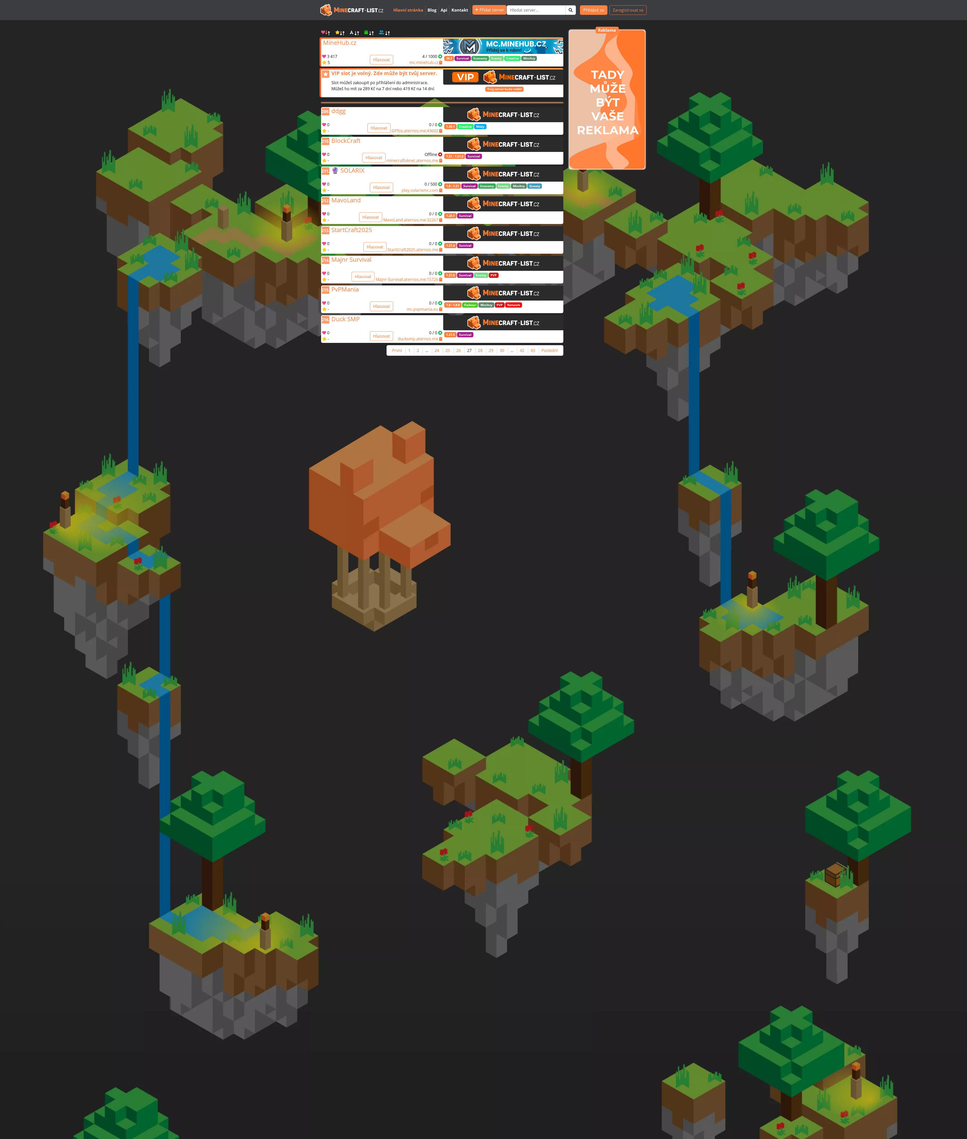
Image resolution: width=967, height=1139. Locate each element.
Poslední (549, 350)
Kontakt (460, 10)
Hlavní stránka (408, 10)
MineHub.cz (339, 42)
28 (480, 350)
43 (533, 350)
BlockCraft (345, 140)
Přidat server (491, 10)
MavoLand (346, 199)
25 (447, 350)
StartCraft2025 (351, 229)
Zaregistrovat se (628, 10)
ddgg (338, 110)
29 (491, 350)
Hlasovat (381, 59)
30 (502, 350)
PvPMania (345, 288)
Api (444, 10)
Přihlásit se (593, 10)
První (397, 350)
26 (458, 350)
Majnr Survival (351, 259)
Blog (432, 10)
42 (522, 350)
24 (437, 350)
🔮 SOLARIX (347, 170)
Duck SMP (345, 318)
